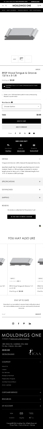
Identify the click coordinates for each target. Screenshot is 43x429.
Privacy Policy (14, 425)
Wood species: (6, 102)
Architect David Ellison (9, 382)
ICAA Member (6, 385)
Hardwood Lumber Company (19, 339)
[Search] (6, 5)
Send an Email (34, 151)
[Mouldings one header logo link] (22, 5)
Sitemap (32, 425)
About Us (5, 366)
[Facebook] (15, 133)
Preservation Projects (8, 379)
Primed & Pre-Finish (8, 375)
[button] (21, 216)
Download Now (35, 1)
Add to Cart (21, 121)
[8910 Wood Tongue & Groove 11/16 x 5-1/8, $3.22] (20, 261)
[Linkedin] (30, 323)
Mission (4, 369)
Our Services (6, 372)
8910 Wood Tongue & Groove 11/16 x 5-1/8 (20, 287)
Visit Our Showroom (8, 354)
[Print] (34, 133)
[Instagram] (13, 323)
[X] (25, 133)
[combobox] (21, 106)
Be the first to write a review (21, 216)
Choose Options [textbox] (9, 106)
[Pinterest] (20, 133)
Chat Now (8, 151)
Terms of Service (24, 425)
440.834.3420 (21, 151)
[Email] (29, 133)
